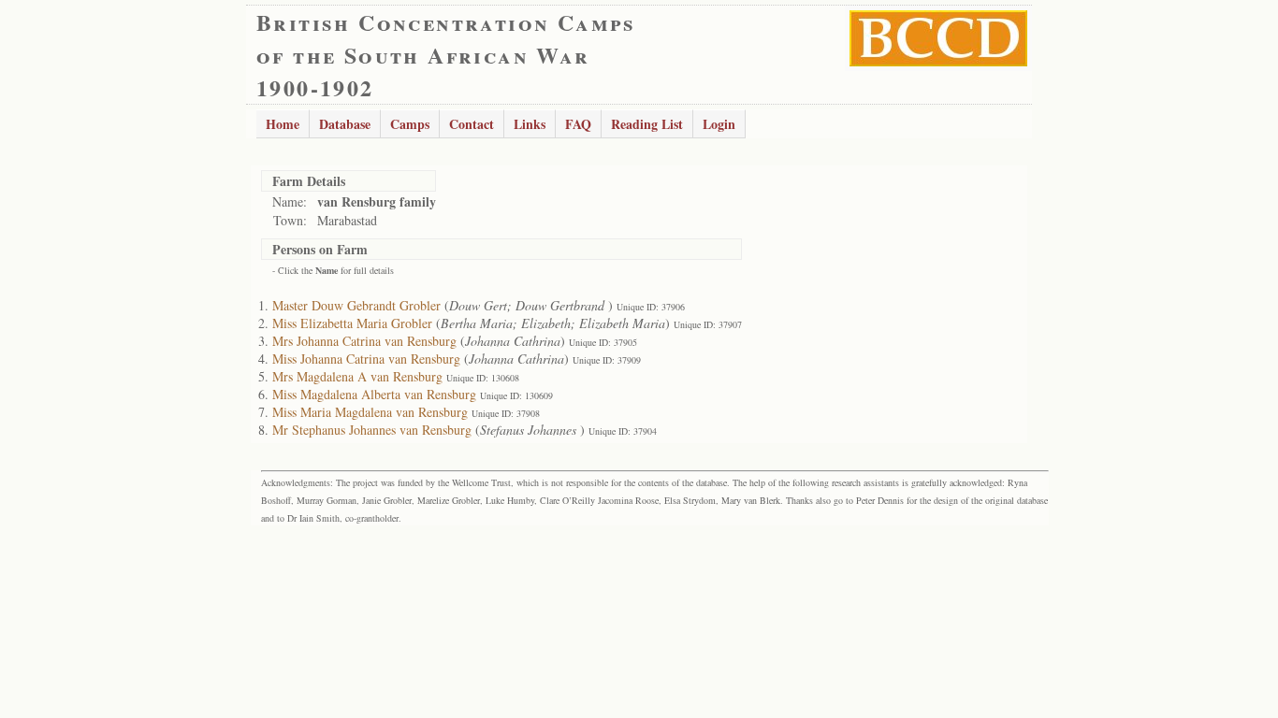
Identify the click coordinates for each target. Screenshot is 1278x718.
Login (719, 124)
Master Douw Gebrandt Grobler (356, 305)
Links (529, 124)
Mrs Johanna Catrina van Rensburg (364, 341)
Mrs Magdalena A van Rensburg (357, 376)
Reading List (647, 124)
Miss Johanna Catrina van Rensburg (366, 358)
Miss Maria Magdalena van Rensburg (370, 412)
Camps (409, 124)
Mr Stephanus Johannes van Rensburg (372, 429)
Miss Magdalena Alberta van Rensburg (374, 394)
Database (344, 124)
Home (282, 124)
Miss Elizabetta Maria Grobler (352, 323)
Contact (471, 124)
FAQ (578, 124)
